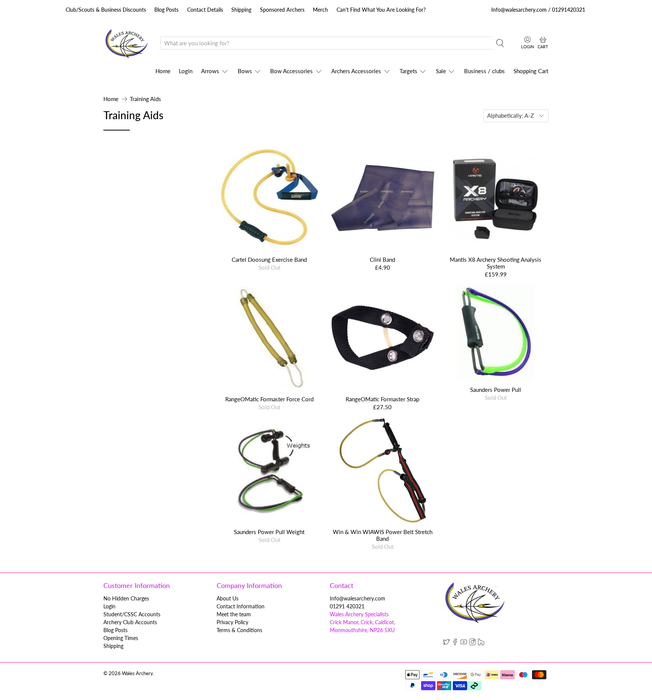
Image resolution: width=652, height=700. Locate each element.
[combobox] (326, 43)
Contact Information (240, 606)
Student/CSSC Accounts (131, 614)
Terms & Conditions (239, 630)
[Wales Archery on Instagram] (472, 643)
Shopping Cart (531, 71)
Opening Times (120, 638)
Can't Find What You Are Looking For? (381, 9)
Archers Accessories (356, 71)
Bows (245, 71)
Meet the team (234, 614)
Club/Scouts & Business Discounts (106, 9)
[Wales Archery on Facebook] (455, 643)
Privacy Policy (232, 622)
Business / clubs (484, 71)
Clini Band (382, 259)
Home (163, 71)
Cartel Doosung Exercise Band (269, 259)
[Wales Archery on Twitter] (446, 643)
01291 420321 (347, 606)
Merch (320, 9)
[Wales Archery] (126, 43)
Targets (408, 71)
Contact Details (205, 9)
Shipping (241, 9)
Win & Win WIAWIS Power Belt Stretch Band (382, 535)
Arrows (210, 71)
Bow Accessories (291, 71)
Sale (441, 71)
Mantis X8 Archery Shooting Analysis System (495, 263)
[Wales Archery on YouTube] (463, 643)
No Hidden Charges (126, 598)
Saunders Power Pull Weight (269, 531)
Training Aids (145, 99)
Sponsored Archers (282, 9)
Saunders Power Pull (495, 389)
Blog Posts (166, 9)
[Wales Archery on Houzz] (481, 643)
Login (185, 71)
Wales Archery (137, 673)
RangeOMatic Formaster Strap (382, 399)
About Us (227, 598)
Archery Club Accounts (130, 622)
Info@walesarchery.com (357, 598)
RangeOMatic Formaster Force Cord (269, 399)
